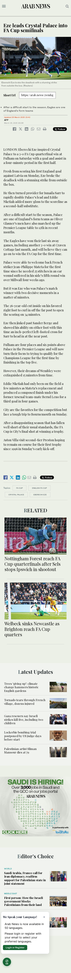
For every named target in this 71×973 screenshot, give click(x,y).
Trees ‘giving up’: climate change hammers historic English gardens (21, 687)
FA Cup (19, 488)
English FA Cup (39, 488)
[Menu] (4, 6)
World (8, 868)
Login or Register (15, 947)
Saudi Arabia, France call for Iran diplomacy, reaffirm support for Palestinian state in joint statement (25, 878)
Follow (61, 129)
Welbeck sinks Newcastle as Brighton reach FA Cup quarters (31, 628)
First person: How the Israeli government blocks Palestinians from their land (23, 901)
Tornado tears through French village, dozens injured (24, 701)
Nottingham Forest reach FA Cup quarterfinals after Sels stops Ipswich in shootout (32, 563)
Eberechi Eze (40, 495)
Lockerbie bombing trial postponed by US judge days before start (22, 735)
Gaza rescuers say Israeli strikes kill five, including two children (23, 719)
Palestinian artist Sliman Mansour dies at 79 (20, 750)
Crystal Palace (16, 495)
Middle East (10, 893)
